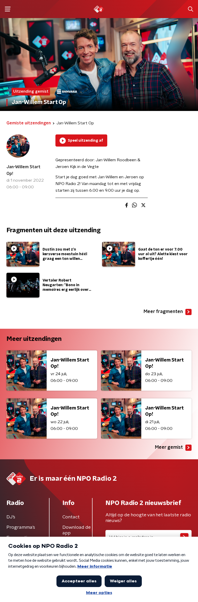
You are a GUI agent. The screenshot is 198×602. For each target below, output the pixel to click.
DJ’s (10, 517)
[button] (8, 9)
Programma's (20, 527)
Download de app (76, 530)
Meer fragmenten (163, 311)
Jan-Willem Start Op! (23, 170)
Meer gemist (169, 447)
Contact (71, 517)
